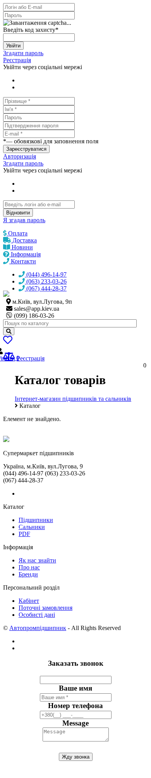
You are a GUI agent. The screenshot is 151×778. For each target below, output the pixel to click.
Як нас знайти (37, 560)
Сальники (32, 527)
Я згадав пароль (24, 220)
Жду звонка (75, 757)
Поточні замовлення (45, 607)
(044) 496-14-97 (46, 274)
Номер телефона (75, 705)
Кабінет (29, 600)
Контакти (22, 261)
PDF (24, 534)
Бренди (28, 574)
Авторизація (19, 156)
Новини (21, 247)
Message (75, 723)
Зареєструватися (26, 149)
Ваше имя (75, 688)
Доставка (24, 240)
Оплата (17, 233)
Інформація (25, 254)
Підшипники (36, 520)
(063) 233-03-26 (46, 281)
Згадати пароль (23, 53)
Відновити (18, 213)
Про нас (29, 567)
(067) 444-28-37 (46, 288)
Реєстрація (17, 60)
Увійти (13, 46)
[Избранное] (7, 341)
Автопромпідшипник (37, 628)
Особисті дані (37, 614)
